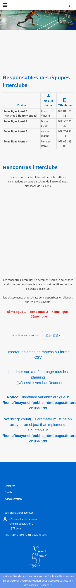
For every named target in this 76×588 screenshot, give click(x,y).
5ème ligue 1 (16, 312)
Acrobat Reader (48, 383)
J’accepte (46, 585)
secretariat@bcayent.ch (19, 512)
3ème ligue (38, 316)
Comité (9, 492)
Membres (10, 486)
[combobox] (53, 335)
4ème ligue (59, 312)
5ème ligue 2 (38, 312)
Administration (13, 499)
